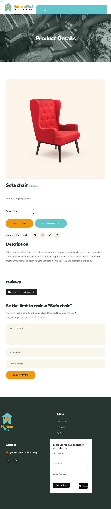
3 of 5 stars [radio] (38, 317)
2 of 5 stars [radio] (35, 317)
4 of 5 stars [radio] (41, 317)
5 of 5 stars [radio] (44, 317)
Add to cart (19, 223)
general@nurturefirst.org (23, 452)
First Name (58, 453)
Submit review (20, 375)
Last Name (58, 463)
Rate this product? (18, 317)
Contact (61, 427)
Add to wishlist (51, 223)
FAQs (59, 433)
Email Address (60, 474)
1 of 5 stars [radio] (33, 317)
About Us (61, 421)
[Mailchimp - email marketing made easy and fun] (83, 488)
